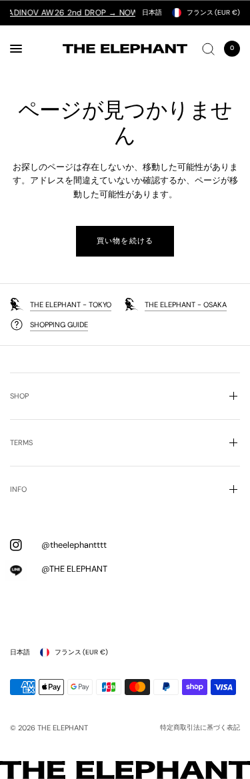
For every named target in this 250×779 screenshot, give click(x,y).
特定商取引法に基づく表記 (200, 728)
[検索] (208, 48)
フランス (213, 12)
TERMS (21, 442)
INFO (18, 489)
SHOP (19, 395)
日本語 (152, 12)
